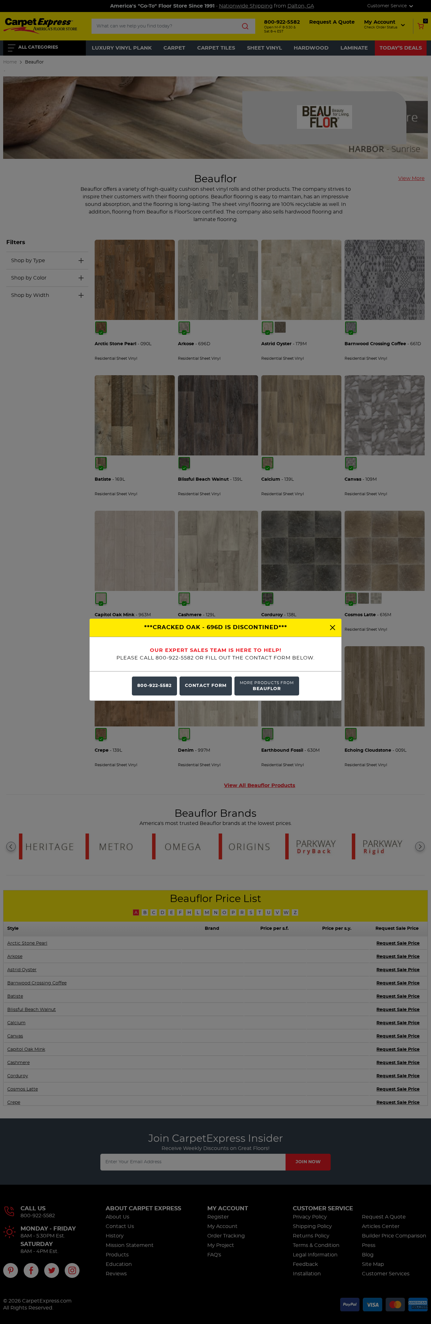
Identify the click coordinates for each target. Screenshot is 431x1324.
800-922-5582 (154, 685)
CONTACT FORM (206, 685)
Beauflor (267, 686)
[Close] (333, 628)
